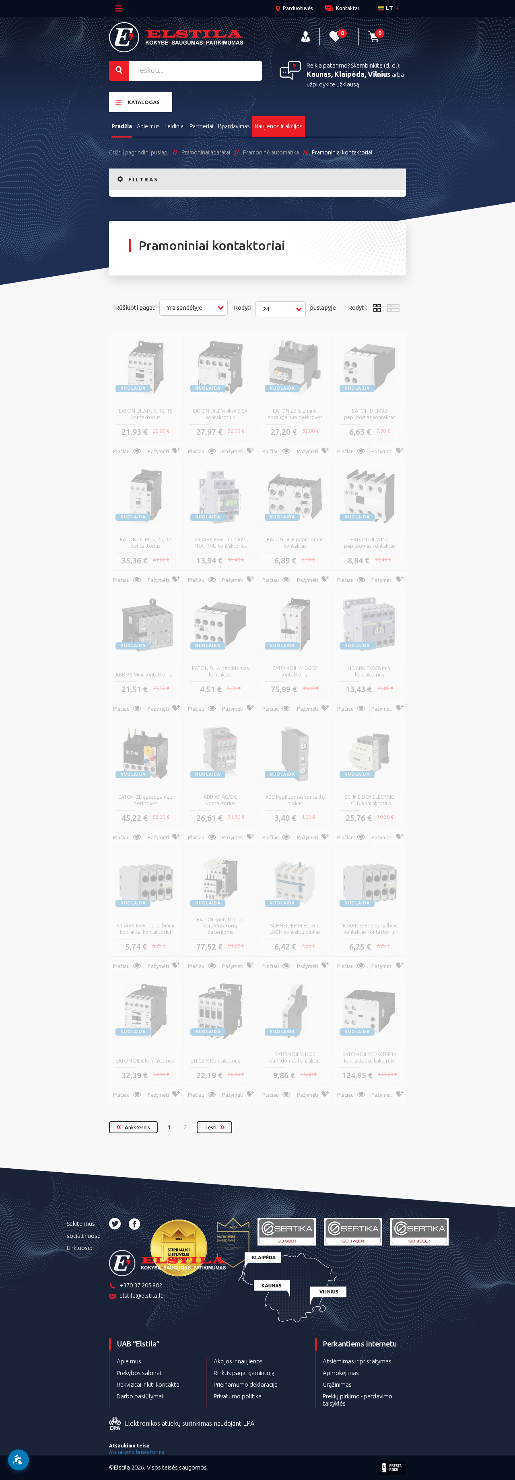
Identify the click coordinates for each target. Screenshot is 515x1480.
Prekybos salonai (139, 1372)
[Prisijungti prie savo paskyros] (305, 36)
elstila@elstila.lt (141, 1295)
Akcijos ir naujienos (238, 1361)
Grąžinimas (337, 1384)
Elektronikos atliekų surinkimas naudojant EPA (189, 1423)
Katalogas (144, 102)
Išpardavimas (234, 126)
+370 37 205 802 (140, 1285)
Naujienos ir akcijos (279, 126)
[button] (193, 308)
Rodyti (242, 307)
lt (388, 7)
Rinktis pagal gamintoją (244, 1372)
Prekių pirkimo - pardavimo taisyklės (357, 1400)
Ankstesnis (137, 1127)
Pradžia (121, 126)
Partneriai (201, 126)
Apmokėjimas (341, 1372)
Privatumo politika (238, 1396)
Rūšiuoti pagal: (135, 307)
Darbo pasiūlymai (140, 1396)
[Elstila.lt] (176, 37)
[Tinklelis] (377, 308)
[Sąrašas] (393, 308)
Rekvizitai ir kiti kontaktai (149, 1384)
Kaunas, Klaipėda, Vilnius (349, 74)
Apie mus (148, 126)
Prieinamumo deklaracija (246, 1384)
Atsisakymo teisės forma (137, 1452)
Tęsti (210, 1127)
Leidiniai (175, 126)
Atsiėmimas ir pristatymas (357, 1361)
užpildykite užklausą (333, 84)
